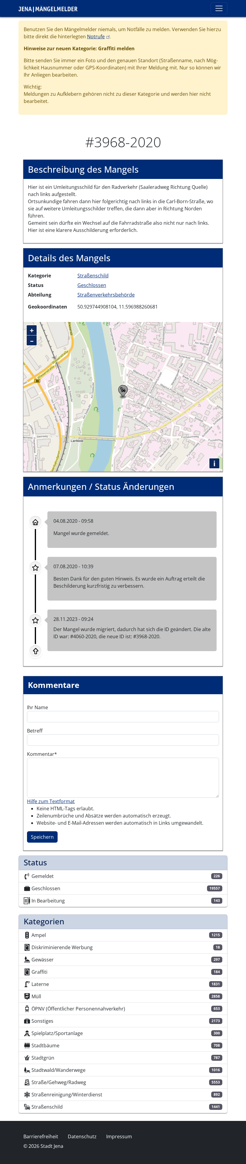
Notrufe (98, 36)
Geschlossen (91, 285)
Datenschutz (82, 1136)
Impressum (119, 1136)
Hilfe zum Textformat (51, 801)
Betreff (35, 730)
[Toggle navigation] (219, 8)
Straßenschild (93, 275)
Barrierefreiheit (40, 1136)
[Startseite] (50, 8)
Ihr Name (37, 707)
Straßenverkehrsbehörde (106, 294)
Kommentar (40, 754)
